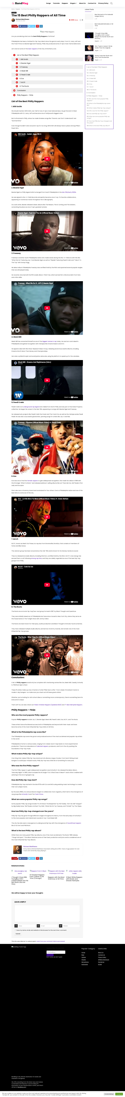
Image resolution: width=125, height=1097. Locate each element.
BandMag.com (22, 1087)
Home (13, 9)
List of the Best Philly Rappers (28, 55)
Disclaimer (101, 962)
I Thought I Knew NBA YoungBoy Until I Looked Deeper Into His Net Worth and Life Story (19, 880)
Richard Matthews (22, 19)
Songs (48, 3)
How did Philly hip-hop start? (98, 113)
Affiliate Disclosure (103, 960)
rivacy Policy (102, 957)
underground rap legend (31, 407)
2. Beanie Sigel (25, 63)
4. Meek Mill (24, 71)
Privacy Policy (103, 3)
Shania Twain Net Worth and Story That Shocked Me (103, 56)
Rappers (65, 3)
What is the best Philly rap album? (99, 125)
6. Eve (22, 78)
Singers (73, 3)
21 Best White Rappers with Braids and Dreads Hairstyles (74, 879)
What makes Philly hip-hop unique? (100, 108)
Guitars (84, 957)
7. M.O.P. (22, 82)
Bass (83, 955)
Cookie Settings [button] (109, 1094)
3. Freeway (24, 67)
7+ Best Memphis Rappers (73, 705)
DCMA (100, 964)
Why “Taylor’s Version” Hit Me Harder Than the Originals (103, 47)
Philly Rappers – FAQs (25, 95)
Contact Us (92, 3)
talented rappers (42, 746)
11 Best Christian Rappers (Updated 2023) (47, 705)
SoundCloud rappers (74, 823)
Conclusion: (21, 90)
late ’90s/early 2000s (69, 192)
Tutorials (56, 3)
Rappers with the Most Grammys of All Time (56, 878)
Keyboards (85, 964)
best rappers (32, 49)
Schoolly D (25, 794)
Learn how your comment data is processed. (51, 941)
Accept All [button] (119, 1094)
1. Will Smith (24, 59)
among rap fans (36, 558)
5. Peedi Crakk (25, 75)
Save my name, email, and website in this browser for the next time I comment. (41, 930)
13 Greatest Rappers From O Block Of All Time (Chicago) (37, 876)
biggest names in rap (49, 341)
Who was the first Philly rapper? (98, 111)
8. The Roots (24, 86)
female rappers (32, 481)
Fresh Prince (39, 794)
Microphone (85, 962)
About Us (82, 3)
